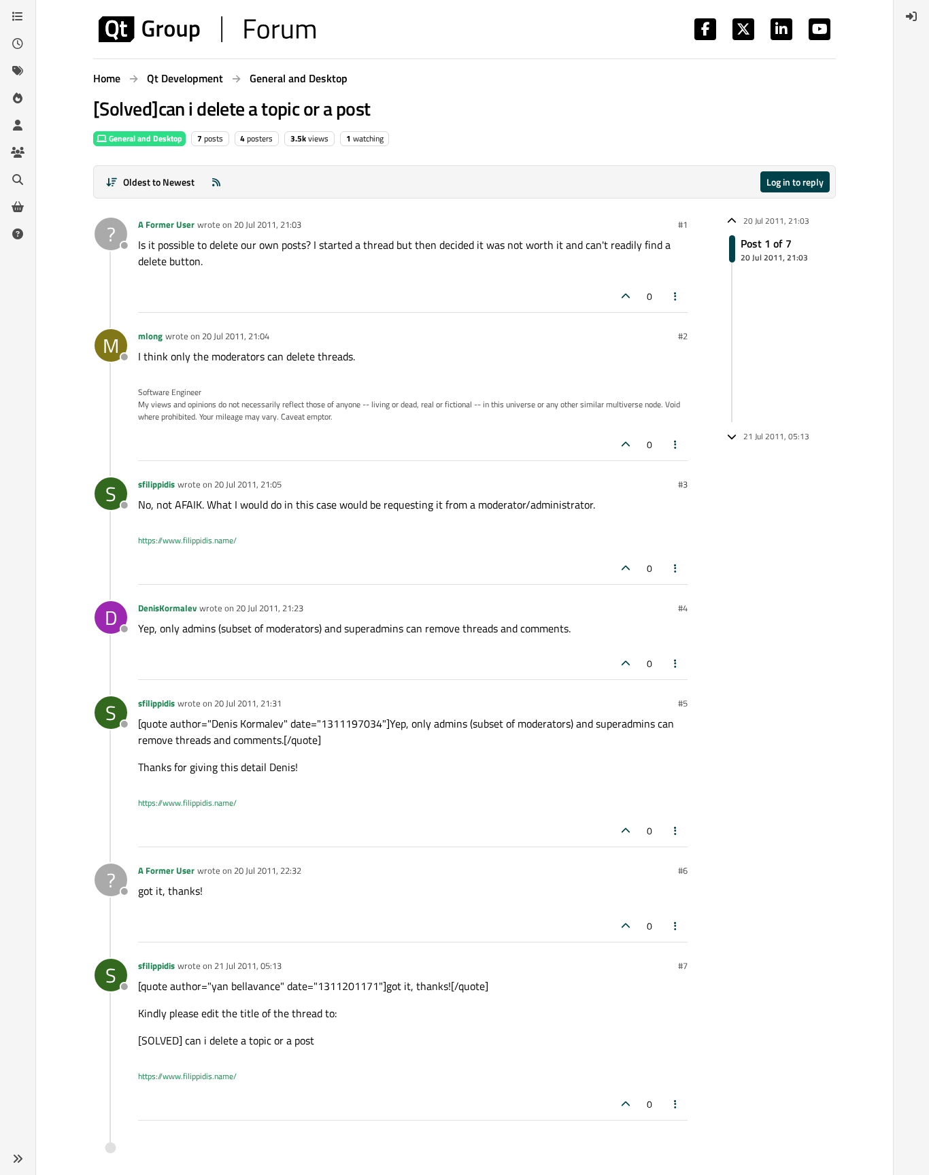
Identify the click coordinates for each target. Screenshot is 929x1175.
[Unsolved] (17, 234)
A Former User (166, 224)
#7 (683, 965)
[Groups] (17, 152)
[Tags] (17, 71)
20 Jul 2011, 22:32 (267, 870)
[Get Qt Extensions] (17, 207)
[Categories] (17, 16)
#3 (683, 484)
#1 (683, 224)
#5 (683, 703)
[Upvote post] (625, 296)
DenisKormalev (167, 608)
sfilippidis (156, 484)
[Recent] (17, 43)
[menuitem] (911, 16)
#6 (683, 870)
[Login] (911, 16)
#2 (683, 336)
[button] (17, 1159)
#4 (683, 608)
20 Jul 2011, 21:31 (248, 703)
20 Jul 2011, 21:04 (235, 336)
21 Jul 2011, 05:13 (248, 965)
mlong (150, 336)
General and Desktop (144, 138)
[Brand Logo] (207, 29)
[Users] (17, 125)
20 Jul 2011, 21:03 (267, 224)
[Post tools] (676, 296)
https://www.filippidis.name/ (187, 540)
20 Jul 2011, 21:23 (269, 608)
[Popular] (17, 98)
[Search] (17, 179)
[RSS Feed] (216, 181)
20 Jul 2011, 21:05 (248, 484)
